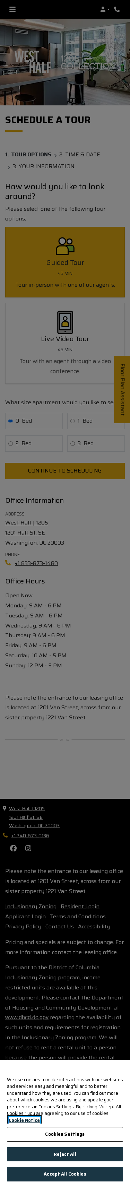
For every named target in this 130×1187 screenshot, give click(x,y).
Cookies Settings (65, 1134)
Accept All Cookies (65, 1174)
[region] (65, 1123)
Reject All (65, 1154)
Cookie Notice (24, 1120)
